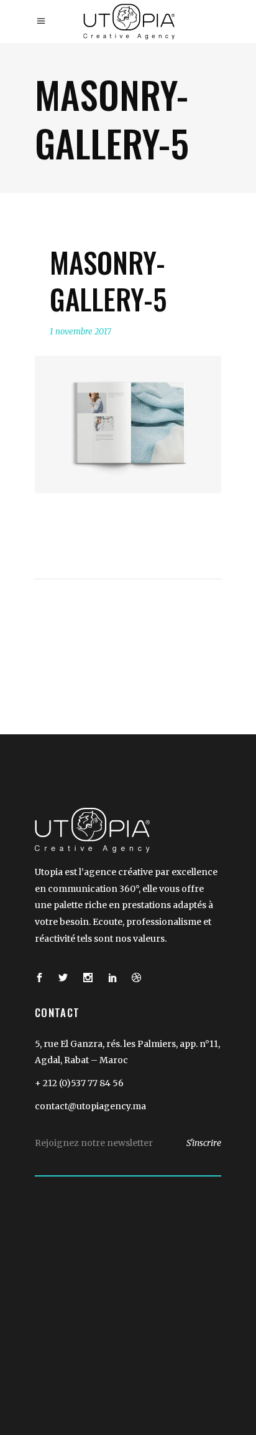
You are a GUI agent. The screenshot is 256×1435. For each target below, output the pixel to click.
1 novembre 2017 (80, 331)
